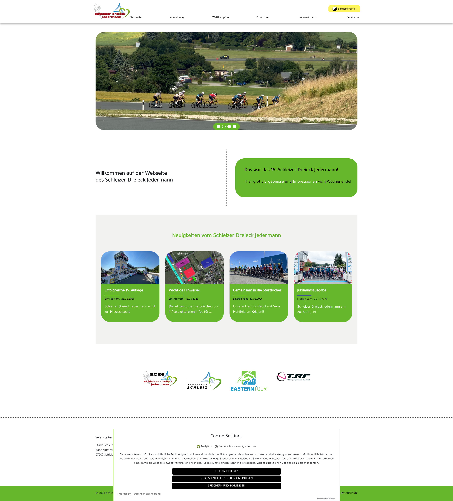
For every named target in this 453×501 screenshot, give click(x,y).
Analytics (206, 446)
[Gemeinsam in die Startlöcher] (259, 268)
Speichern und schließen (226, 486)
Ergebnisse (274, 182)
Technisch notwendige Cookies (237, 446)
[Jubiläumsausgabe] (323, 268)
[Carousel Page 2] (224, 126)
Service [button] (351, 17)
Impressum (124, 494)
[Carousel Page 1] (218, 126)
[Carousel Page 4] (234, 126)
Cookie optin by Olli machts (326, 499)
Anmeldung (177, 17)
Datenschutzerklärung (147, 494)
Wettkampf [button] (219, 17)
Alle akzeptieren (227, 471)
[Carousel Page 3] (229, 126)
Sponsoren (263, 17)
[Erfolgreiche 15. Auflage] (130, 268)
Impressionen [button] (307, 17)
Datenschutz (349, 493)
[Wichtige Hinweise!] (194, 268)
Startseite (136, 17)
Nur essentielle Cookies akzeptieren (226, 478)
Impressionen (305, 182)
